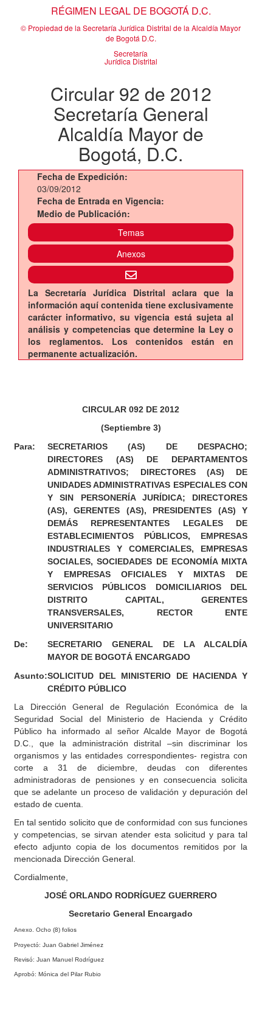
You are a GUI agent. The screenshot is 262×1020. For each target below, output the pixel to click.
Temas (131, 232)
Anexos (131, 254)
